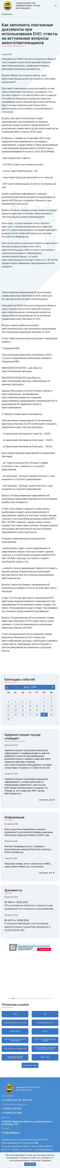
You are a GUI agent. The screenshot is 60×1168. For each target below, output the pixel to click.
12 (23, 706)
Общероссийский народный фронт (15, 1057)
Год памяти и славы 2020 (15, 1048)
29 (44, 714)
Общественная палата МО (15, 1022)
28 (37, 714)
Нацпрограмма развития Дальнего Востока (45, 1048)
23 (51, 710)
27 (30, 714)
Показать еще (30, 1065)
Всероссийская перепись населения (15, 1040)
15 (44, 706)
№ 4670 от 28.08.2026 (16, 920)
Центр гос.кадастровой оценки (45, 1040)
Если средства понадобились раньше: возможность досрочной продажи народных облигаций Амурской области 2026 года (28, 832)
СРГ (45, 1014)
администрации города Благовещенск (28, 5)
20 (30, 710)
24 (8, 714)
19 (23, 710)
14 (37, 706)
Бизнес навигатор (45, 1022)
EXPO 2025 (45, 1057)
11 (16, 706)
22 (44, 710)
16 (51, 706)
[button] (8, 998)
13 (30, 706)
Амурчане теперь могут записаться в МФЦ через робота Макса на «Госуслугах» (27, 865)
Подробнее (46, 1161)
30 (51, 714)
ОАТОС (45, 1031)
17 (8, 710)
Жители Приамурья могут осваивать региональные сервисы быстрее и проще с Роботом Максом (28, 849)
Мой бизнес (15, 1031)
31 (8, 719)
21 (37, 710)
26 (23, 714)
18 (16, 710)
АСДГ (15, 1014)
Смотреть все (46, 800)
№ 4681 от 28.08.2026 (16, 902)
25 (16, 714)
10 (8, 706)
